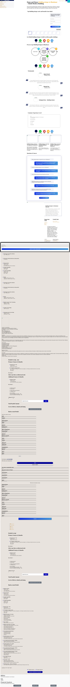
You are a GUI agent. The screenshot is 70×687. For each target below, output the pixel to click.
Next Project (58, 29)
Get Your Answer (44, 197)
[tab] (36, 388)
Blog (65, 0)
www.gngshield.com (47, 240)
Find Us (67, 0)
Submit (20, 456)
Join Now (63, 0)
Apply (46, 574)
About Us (60, 0)
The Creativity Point (55, 240)
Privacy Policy (55, 221)
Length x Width (35, 464)
